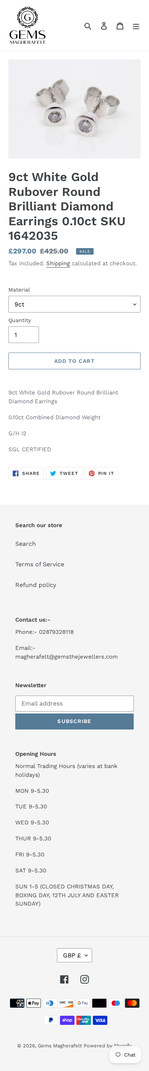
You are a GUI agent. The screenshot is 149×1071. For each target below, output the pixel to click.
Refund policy (35, 584)
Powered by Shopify (108, 1046)
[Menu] (136, 25)
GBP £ (72, 955)
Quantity (19, 320)
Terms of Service (39, 564)
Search (25, 543)
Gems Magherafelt (60, 1046)
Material (19, 290)
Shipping (58, 263)
